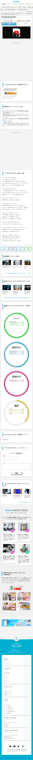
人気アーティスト (8, 691)
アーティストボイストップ (10, 722)
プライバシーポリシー (11, 749)
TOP (2, 9)
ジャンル (6, 676)
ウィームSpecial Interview (9, 711)
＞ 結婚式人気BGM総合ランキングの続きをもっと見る (18, 273)
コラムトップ (7, 704)
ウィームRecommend (8, 707)
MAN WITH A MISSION (10, 9)
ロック (11, 98)
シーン (5, 675)
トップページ (7, 663)
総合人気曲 (6, 673)
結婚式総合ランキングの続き (11, 256)
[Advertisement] (16, 61)
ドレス (5, 678)
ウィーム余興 (7, 713)
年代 (5, 680)
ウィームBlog (7, 706)
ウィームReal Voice (8, 709)
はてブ (20, 249)
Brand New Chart (7, 736)
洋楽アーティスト (8, 695)
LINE (28, 249)
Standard (6, 725)
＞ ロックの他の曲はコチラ (24, 502)
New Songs (6, 724)
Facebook (12, 249)
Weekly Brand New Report (9, 738)
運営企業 (18, 749)
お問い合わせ (23, 749)
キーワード (6, 682)
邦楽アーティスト (8, 693)
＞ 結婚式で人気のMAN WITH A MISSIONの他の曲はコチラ (17, 297)
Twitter (4, 249)
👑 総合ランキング (23, 21)
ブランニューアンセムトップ (10, 735)
